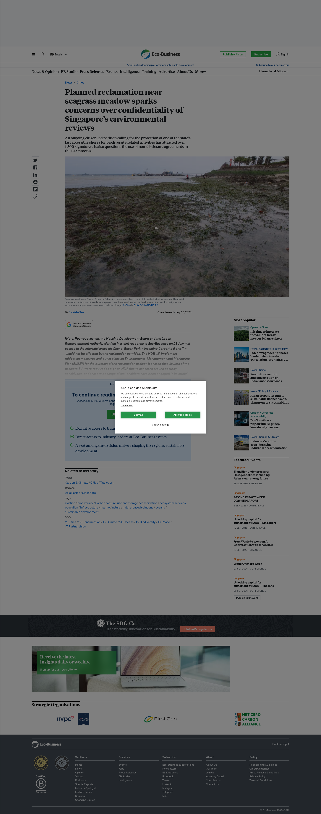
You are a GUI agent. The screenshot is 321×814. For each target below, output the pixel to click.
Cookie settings (160, 424)
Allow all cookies (183, 415)
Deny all (138, 415)
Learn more (127, 405)
